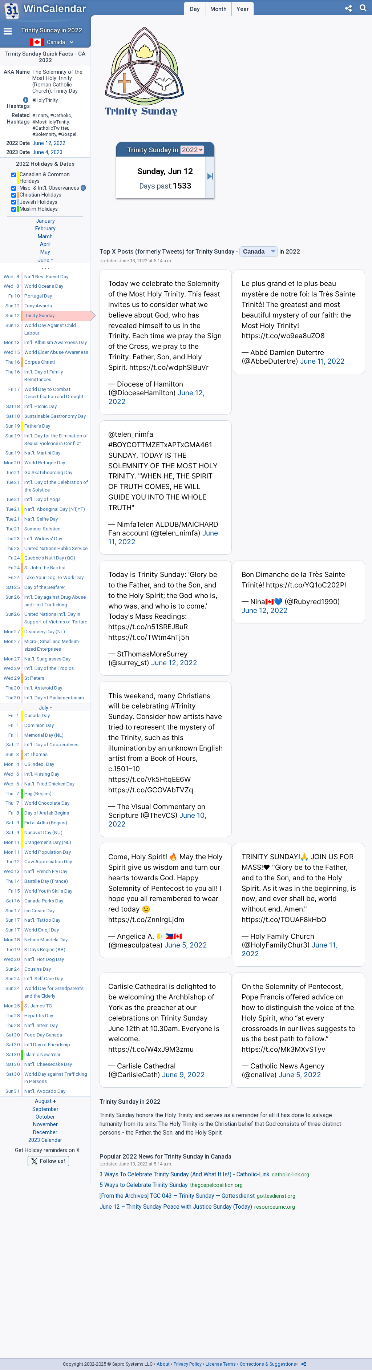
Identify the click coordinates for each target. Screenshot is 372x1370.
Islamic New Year (42, 1054)
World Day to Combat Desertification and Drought (54, 393)
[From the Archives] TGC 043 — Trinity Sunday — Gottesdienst (197, 1196)
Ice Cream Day (39, 910)
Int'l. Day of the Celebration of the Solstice (56, 486)
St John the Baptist (45, 567)
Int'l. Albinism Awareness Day (55, 342)
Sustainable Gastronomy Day (55, 416)
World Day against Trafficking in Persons (55, 1077)
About (163, 1364)
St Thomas (36, 754)
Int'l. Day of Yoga (42, 499)
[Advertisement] (306, 189)
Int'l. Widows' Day (43, 538)
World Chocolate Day (46, 803)
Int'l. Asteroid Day (43, 688)
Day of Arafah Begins (46, 813)
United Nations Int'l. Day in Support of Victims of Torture (55, 618)
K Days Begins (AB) (44, 949)
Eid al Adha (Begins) (45, 822)
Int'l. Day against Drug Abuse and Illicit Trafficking (55, 600)
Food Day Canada (43, 1035)
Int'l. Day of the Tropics (49, 668)
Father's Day (37, 426)
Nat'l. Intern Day (41, 1025)
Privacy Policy (188, 1364)
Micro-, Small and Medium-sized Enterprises (52, 645)
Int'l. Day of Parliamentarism (54, 697)
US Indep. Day (39, 764)
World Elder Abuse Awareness (56, 352)
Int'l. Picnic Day (40, 406)
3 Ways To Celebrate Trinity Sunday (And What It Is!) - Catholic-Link (204, 1174)
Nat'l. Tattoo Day (42, 920)
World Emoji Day (41, 930)
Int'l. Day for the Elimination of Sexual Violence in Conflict (56, 439)
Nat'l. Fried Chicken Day (49, 784)
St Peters (34, 678)
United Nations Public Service (56, 548)
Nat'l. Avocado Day (44, 1091)
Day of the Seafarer (44, 587)
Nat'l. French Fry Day (45, 871)
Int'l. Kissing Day (41, 774)
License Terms (221, 1364)
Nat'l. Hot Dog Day (44, 959)
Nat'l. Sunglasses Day (47, 659)
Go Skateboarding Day (48, 472)
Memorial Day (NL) (44, 735)
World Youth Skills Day (48, 891)
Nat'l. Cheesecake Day (48, 1064)
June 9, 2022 (183, 1074)
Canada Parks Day (43, 901)
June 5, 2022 (186, 945)
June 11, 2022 (322, 361)
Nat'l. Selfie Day (41, 519)
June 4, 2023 (47, 152)
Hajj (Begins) (38, 793)
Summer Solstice (42, 529)
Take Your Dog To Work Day (54, 577)
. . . (45, 267)
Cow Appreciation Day (48, 861)
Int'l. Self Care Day (43, 978)
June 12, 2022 (48, 143)
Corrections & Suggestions (268, 1364)
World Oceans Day (43, 286)
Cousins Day (37, 969)
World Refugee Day (44, 462)
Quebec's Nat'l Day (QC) (49, 558)
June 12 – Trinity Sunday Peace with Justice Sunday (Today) (197, 1207)
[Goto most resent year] (210, 177)
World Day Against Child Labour (50, 329)
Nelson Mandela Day (46, 939)
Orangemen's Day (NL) (47, 842)
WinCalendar (55, 8)
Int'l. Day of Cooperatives (51, 744)
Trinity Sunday (39, 315)
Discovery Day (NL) (44, 631)
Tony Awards (38, 305)
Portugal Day (38, 296)
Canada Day (37, 715)
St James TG (38, 1006)
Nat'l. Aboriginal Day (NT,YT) (54, 509)
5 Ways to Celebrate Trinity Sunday (171, 1185)
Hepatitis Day (38, 1015)
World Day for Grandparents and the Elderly (54, 992)
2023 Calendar (45, 1140)
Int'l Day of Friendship (47, 1044)
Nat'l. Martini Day (42, 453)
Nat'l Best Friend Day (46, 276)
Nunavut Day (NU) (43, 832)
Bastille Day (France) (46, 881)
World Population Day (47, 852)
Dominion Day (39, 725)
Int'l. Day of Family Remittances (43, 375)
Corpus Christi (39, 362)
